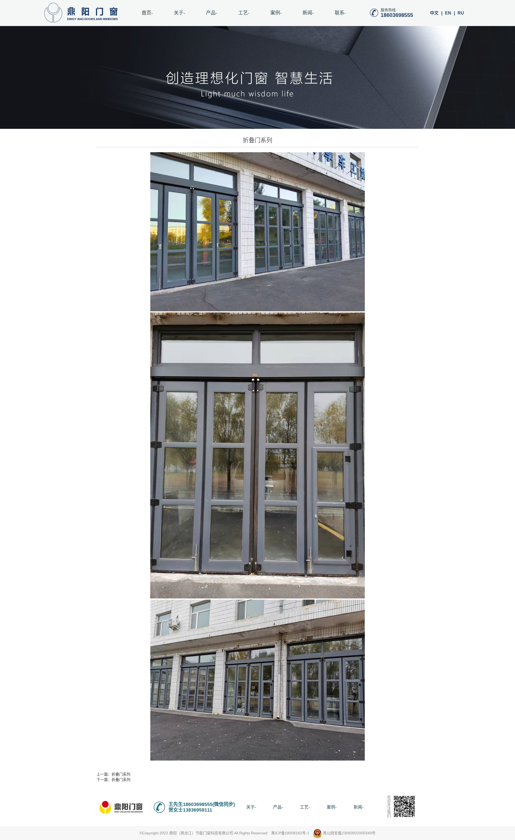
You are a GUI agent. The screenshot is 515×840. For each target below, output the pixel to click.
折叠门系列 (121, 774)
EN (448, 13)
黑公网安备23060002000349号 (348, 833)
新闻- (308, 13)
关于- (179, 13)
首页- (147, 13)
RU (461, 13)
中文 (434, 13)
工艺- (243, 13)
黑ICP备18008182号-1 (290, 833)
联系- (340, 13)
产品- (211, 13)
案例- (276, 13)
